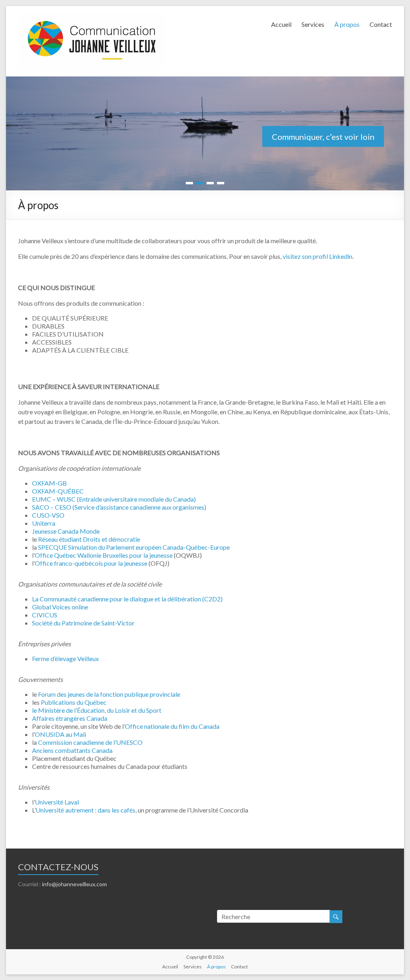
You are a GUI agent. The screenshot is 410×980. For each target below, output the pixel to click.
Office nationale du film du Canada (172, 726)
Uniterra (43, 523)
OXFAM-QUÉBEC (58, 491)
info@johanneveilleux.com (74, 884)
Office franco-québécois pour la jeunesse (91, 563)
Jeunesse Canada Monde (66, 531)
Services (312, 24)
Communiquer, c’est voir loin (323, 136)
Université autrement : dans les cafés (85, 810)
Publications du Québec (74, 702)
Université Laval (57, 802)
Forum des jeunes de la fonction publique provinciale (109, 694)
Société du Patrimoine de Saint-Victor (83, 623)
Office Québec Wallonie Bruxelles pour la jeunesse (104, 555)
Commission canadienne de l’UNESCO (90, 742)
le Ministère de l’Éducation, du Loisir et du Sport (96, 710)
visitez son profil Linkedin (317, 256)
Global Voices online (60, 607)
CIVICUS (44, 615)
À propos (347, 24)
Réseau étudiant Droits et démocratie (89, 539)
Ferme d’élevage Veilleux (65, 658)
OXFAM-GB (49, 483)
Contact (381, 24)
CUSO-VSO (48, 515)
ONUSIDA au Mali (60, 734)
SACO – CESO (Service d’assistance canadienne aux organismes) (119, 507)
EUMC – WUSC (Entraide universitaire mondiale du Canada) (114, 499)
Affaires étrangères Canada (69, 718)
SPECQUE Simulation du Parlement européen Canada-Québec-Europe (134, 547)
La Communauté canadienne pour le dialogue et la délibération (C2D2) (127, 599)
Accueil (281, 24)
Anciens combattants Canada (72, 750)
